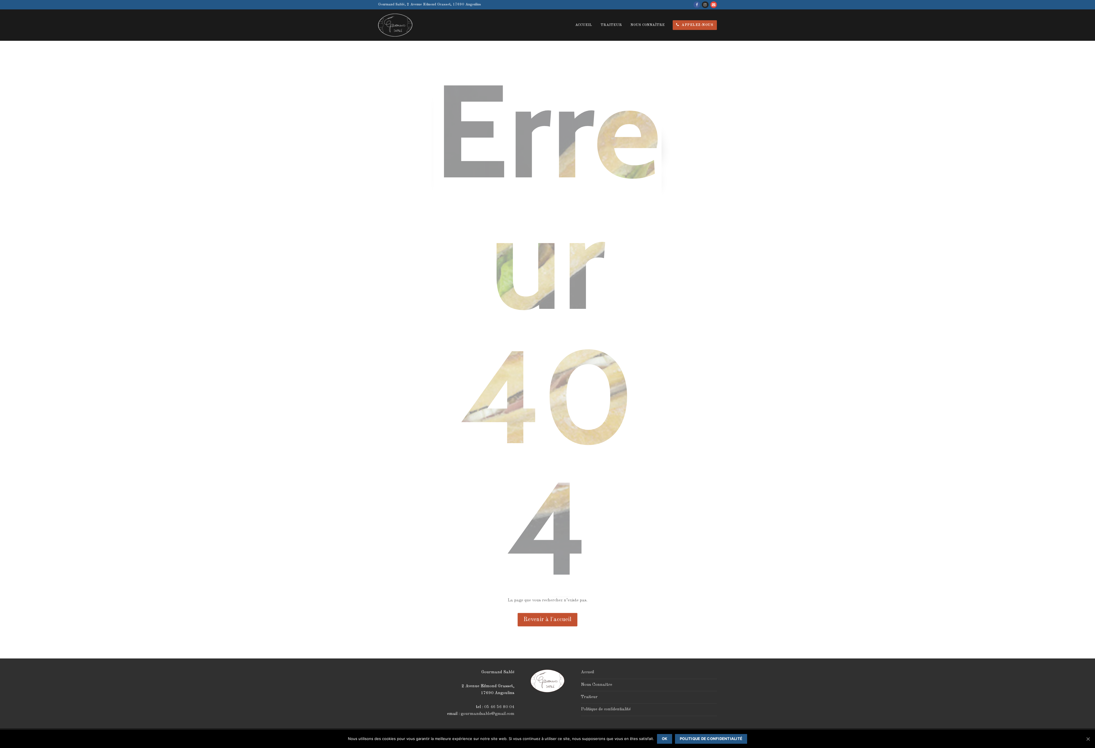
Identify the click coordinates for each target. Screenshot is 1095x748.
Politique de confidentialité (606, 709)
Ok (665, 738)
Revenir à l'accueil (548, 620)
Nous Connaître (596, 685)
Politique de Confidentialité (711, 738)
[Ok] (1088, 739)
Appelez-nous (696, 25)
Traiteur (589, 697)
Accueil (587, 672)
